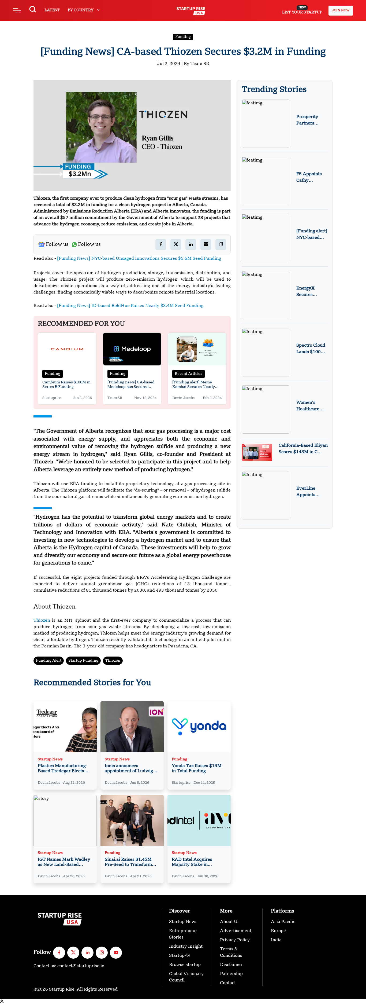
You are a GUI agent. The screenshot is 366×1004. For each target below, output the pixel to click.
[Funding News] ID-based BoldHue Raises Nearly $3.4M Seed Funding (130, 306)
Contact (228, 983)
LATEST (52, 10)
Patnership (231, 974)
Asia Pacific (283, 922)
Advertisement (235, 931)
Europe (278, 931)
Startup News (50, 759)
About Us (230, 922)
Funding (183, 37)
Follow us (57, 244)
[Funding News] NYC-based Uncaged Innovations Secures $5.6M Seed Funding (139, 259)
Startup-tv (180, 956)
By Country (81, 10)
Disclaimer (231, 965)
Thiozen (42, 620)
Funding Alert (48, 660)
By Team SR (196, 64)
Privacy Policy (235, 940)
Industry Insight (186, 946)
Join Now (341, 10)
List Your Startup (302, 10)
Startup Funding (83, 660)
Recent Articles (188, 374)
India (276, 940)
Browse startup (185, 965)
